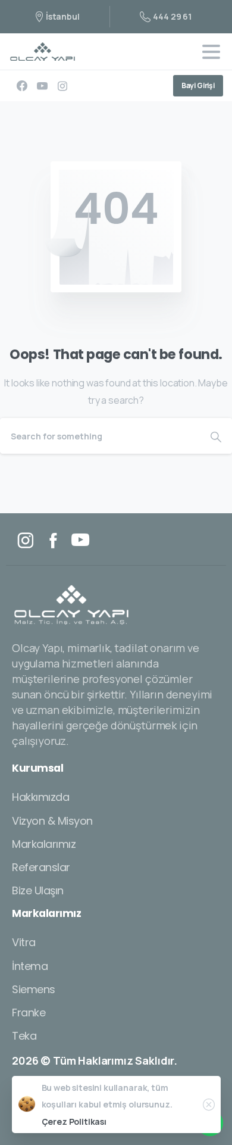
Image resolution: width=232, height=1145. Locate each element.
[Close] (209, 1104)
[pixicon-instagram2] (25, 540)
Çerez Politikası (74, 1121)
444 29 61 (172, 16)
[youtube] (42, 85)
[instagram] (62, 85)
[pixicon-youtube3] (80, 540)
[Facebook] (22, 85)
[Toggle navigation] (211, 52)
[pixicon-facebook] (53, 540)
